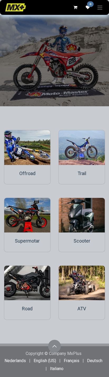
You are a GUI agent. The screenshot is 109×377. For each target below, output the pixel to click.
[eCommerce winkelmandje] (75, 7)
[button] (54, 346)
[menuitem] (15, 361)
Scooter (82, 241)
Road (27, 308)
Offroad (27, 173)
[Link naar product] (27, 147)
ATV (82, 308)
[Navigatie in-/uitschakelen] (100, 7)
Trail (82, 173)
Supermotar (27, 241)
